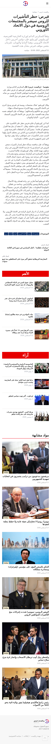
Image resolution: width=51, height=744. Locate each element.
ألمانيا (10, 234)
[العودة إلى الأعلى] (45, 738)
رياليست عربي (44, 12)
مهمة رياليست (36, 736)
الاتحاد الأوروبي (22, 234)
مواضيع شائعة (35, 234)
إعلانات (26, 736)
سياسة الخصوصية (15, 736)
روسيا (29, 234)
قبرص (6, 234)
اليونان (15, 234)
